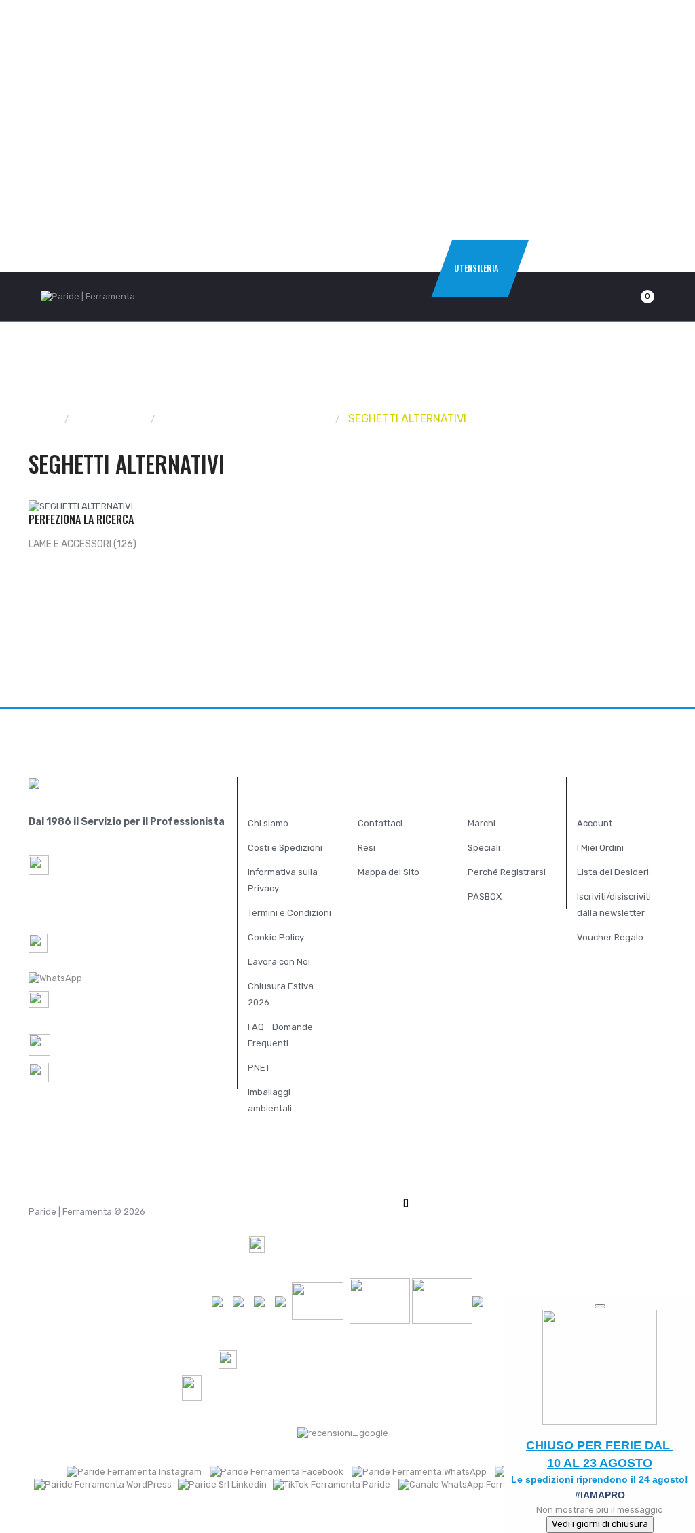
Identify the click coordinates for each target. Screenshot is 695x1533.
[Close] (600, 1306)
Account (594, 823)
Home (43, 418)
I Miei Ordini (600, 848)
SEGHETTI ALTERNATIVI (407, 418)
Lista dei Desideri (613, 872)
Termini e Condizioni (289, 913)
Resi (366, 848)
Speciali (484, 848)
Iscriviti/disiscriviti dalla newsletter (614, 904)
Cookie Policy (276, 937)
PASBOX (485, 896)
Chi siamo (268, 823)
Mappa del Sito (388, 872)
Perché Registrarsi (507, 872)
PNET (259, 1068)
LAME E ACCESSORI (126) (82, 544)
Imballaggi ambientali (270, 1100)
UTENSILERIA (110, 418)
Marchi (481, 823)
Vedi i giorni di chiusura (600, 1524)
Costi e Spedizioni (285, 848)
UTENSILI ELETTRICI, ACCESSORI (246, 418)
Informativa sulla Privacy (283, 880)
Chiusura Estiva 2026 (281, 994)
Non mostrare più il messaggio (599, 1509)
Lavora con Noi (279, 962)
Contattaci (380, 823)
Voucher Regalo (610, 937)
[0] (631, 296)
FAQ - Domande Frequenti (280, 1035)
